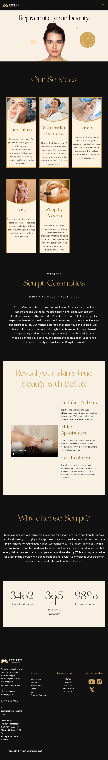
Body (21, 210)
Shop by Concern (38, 695)
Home (68, 679)
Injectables (21, 129)
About (68, 682)
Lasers (86, 127)
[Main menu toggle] (102, 5)
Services (68, 685)
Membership (68, 688)
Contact (68, 691)
